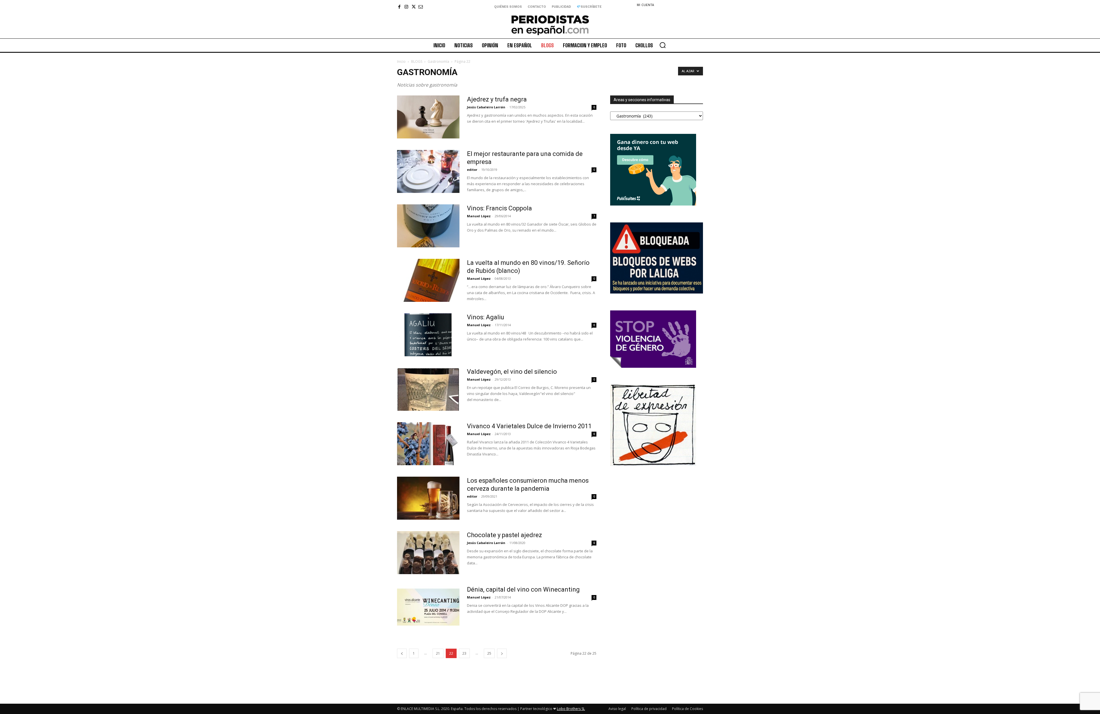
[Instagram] (406, 7)
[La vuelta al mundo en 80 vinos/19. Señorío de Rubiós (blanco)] (428, 280)
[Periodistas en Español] (550, 25)
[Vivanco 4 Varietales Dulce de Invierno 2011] (428, 443)
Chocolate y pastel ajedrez (504, 535)
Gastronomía (438, 61)
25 (489, 653)
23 (464, 653)
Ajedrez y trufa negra (497, 99)
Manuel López (479, 216)
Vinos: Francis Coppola (499, 208)
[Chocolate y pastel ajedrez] (428, 552)
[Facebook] (399, 7)
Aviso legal (617, 708)
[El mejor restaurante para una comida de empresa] (428, 171)
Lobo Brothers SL (571, 708)
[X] (413, 7)
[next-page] (502, 653)
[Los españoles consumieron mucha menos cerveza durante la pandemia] (428, 498)
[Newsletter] (421, 7)
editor (472, 169)
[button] (662, 45)
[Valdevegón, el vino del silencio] (428, 389)
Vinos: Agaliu (485, 317)
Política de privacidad (649, 708)
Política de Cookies (687, 708)
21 (438, 653)
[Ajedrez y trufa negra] (428, 116)
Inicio (401, 61)
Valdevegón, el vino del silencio (512, 371)
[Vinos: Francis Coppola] (428, 225)
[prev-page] (402, 653)
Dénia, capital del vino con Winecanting (523, 589)
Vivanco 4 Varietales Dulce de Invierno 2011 (529, 426)
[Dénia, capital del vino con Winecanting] (428, 607)
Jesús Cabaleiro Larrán (486, 107)
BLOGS (416, 61)
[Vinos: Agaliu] (428, 334)
